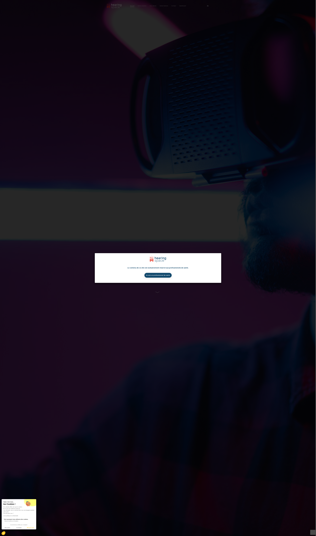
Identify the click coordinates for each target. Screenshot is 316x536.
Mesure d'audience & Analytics (11, 521)
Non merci (7, 527)
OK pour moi (30, 527)
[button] (3, 533)
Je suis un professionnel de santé (158, 275)
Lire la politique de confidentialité (10, 515)
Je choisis (18, 527)
